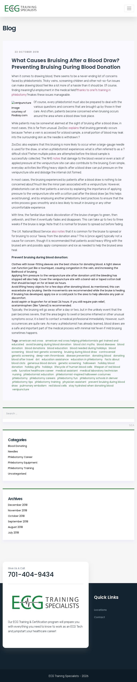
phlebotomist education (39, 374)
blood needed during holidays (88, 348)
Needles (13, 451)
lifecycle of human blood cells (73, 367)
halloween (89, 363)
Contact (99, 617)
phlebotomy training (47, 382)
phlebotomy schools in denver (99, 378)
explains (73, 128)
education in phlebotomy (87, 359)
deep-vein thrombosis (50, 355)
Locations (100, 610)
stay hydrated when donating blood (91, 385)
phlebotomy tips (22, 382)
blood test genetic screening (44, 352)
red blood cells (58, 385)
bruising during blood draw (80, 352)
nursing (16, 374)
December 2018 (17, 505)
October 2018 (16, 516)
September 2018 (18, 521)
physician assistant (74, 382)
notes (56, 158)
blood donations (35, 348)
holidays (47, 367)
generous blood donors (41, 363)
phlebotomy (20, 378)
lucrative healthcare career (36, 370)
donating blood (101, 355)
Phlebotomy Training (21, 468)
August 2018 (15, 527)
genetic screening (69, 363)
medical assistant (67, 370)
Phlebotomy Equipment (22, 462)
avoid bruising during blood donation (48, 344)
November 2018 (17, 510)
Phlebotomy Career (20, 457)
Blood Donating (17, 446)
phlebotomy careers (42, 378)
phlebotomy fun (67, 378)
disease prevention (78, 355)
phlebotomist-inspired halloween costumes (83, 374)
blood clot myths (84, 344)
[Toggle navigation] (129, 8)
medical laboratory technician (99, 370)
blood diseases (106, 344)
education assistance (55, 359)
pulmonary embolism (33, 385)
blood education (57, 348)
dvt (37, 359)
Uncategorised (17, 473)
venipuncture (20, 389)
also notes (58, 231)
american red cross (31, 340)
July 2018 (13, 532)
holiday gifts (32, 367)
